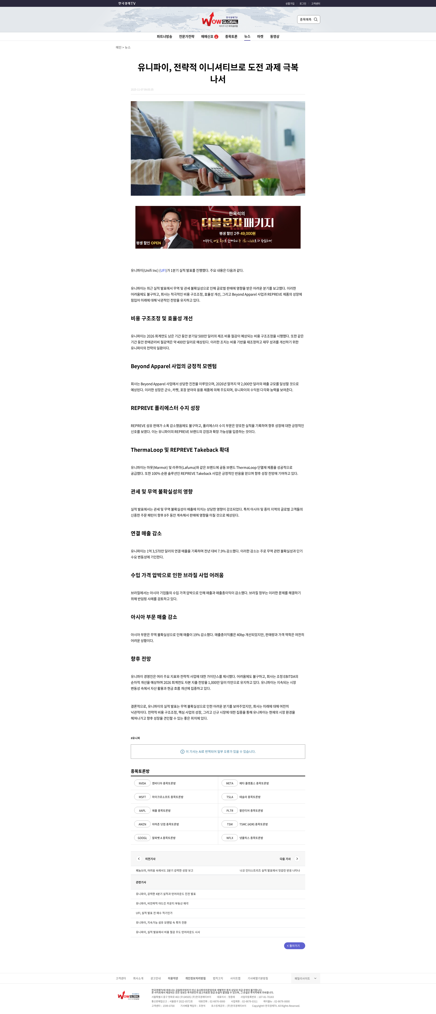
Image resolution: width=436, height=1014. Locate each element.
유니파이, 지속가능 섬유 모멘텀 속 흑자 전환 (161, 922)
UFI (163, 270)
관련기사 (141, 882)
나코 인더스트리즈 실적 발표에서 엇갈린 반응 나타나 (270, 870)
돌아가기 (295, 946)
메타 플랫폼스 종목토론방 (247, 783)
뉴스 (247, 36)
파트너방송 (164, 36)
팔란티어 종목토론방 (245, 810)
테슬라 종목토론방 (244, 797)
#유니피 (135, 738)
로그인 (303, 3)
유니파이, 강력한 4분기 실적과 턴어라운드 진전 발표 (166, 894)
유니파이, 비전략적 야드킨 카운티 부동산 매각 (162, 903)
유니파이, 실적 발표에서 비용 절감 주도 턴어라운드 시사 (168, 932)
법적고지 (218, 978)
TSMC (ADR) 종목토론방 (247, 824)
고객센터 (315, 3)
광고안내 (156, 978)
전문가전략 (186, 36)
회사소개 (138, 978)
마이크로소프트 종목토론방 (161, 797)
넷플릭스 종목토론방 (245, 838)
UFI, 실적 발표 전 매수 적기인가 (154, 913)
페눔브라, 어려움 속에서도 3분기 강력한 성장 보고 (164, 870)
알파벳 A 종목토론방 (157, 838)
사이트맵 (235, 978)
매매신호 (207, 36)
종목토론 (231, 36)
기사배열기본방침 (258, 978)
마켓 (260, 36)
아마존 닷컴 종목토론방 (159, 824)
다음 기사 (285, 859)
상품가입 (290, 3)
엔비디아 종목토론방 (157, 783)
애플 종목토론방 (155, 810)
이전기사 (150, 859)
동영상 (274, 36)
